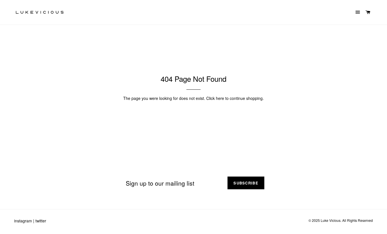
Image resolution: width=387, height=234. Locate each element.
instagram (23, 221)
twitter (40, 221)
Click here (215, 98)
